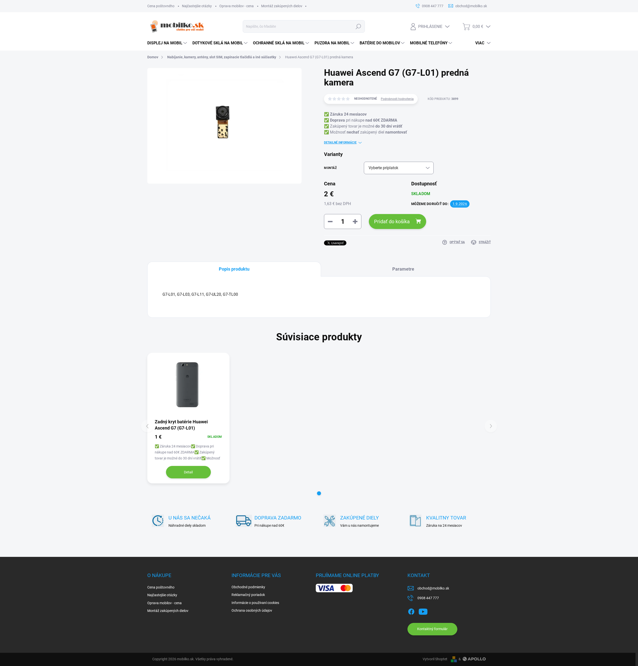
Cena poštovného (160, 6)
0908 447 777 (428, 598)
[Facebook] (411, 610)
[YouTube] (423, 610)
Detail (188, 472)
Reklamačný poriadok (248, 595)
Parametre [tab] (403, 269)
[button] (319, 493)
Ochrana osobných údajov (252, 610)
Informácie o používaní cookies (255, 603)
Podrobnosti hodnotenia (397, 99)
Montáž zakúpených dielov (281, 6)
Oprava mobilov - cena (236, 6)
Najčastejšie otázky (197, 6)
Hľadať (358, 26)
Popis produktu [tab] (234, 269)
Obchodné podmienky (248, 587)
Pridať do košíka (392, 221)
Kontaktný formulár (432, 629)
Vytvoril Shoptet (435, 659)
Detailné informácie (340, 142)
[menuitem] (167, 43)
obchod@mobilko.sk (433, 588)
